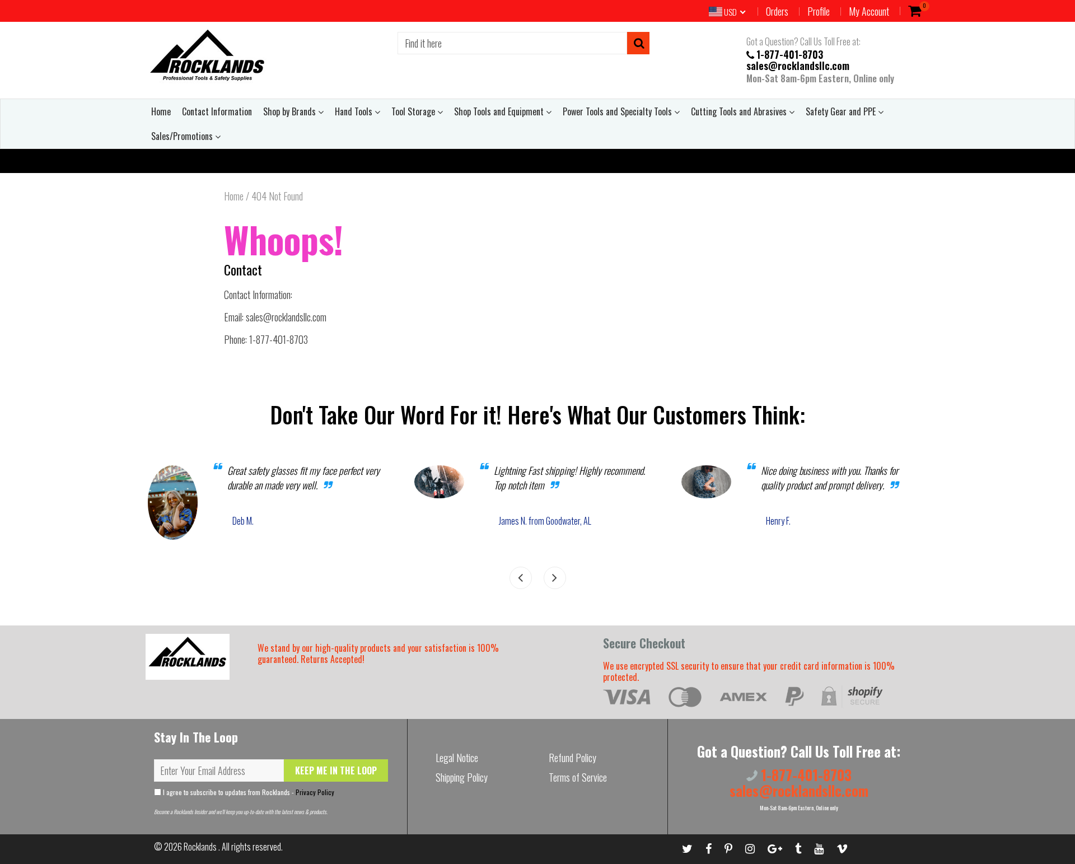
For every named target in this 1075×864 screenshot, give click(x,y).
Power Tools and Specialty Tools (618, 111)
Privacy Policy (315, 792)
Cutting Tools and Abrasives (740, 111)
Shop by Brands (290, 111)
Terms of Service (578, 777)
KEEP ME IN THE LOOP (336, 770)
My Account (869, 11)
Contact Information (217, 111)
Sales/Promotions (183, 136)
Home (161, 111)
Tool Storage (414, 111)
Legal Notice (457, 757)
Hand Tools (355, 111)
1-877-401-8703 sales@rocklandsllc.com (797, 59)
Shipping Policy (462, 777)
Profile (818, 11)
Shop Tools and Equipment (500, 111)
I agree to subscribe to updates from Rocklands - (247, 792)
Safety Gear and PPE (842, 111)
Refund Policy (572, 757)
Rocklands (201, 846)
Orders (777, 11)
